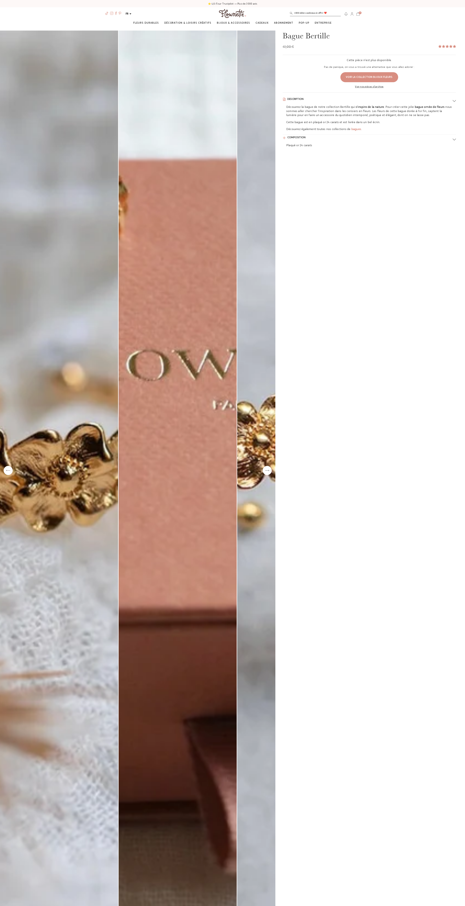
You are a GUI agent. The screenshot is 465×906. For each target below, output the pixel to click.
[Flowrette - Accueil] (232, 14)
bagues (356, 129)
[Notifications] (346, 14)
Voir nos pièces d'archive (369, 87)
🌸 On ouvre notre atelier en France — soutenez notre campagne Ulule (232, 4)
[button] (315, 14)
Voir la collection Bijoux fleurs (369, 77)
